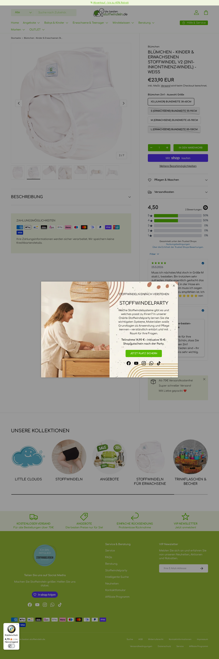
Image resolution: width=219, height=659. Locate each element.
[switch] (11, 646)
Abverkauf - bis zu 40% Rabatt (111, 2)
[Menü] (17, 625)
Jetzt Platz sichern (143, 353)
